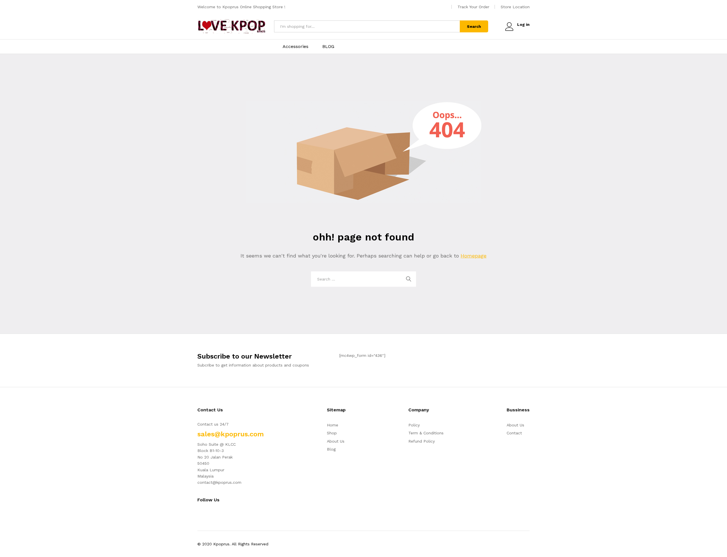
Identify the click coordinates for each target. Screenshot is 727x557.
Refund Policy (421, 441)
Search (474, 26)
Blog (331, 449)
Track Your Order (473, 7)
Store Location (515, 7)
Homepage (473, 256)
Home (332, 425)
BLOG (328, 46)
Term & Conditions (426, 433)
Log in (523, 24)
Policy (414, 425)
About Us (335, 441)
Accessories (295, 46)
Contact (514, 433)
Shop (332, 433)
